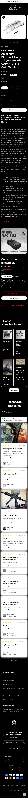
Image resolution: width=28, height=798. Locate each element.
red (12, 88)
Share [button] (4, 305)
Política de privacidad (8, 785)
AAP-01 (5, 377)
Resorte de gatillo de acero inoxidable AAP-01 (19, 344)
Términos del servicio (21, 785)
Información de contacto (15, 790)
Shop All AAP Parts (8, 680)
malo (12, 280)
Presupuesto (7, 276)
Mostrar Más (14, 455)
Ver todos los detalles (18, 305)
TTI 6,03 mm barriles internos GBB (20, 369)
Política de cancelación (20, 788)
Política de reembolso (16, 782)
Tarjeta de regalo (8, 699)
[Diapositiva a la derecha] (17, 42)
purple (20, 91)
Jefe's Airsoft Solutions (12, 780)
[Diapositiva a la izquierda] (10, 42)
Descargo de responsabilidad (11, 695)
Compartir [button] (6, 221)
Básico (17, 276)
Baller (5, 280)
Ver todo (14, 390)
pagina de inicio (8, 676)
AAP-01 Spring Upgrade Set (7, 342)
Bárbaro (21, 280)
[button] (3, 7)
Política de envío (8, 788)
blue (4, 91)
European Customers (9, 692)
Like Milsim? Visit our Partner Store (13, 688)
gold (18, 88)
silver (5, 88)
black (11, 91)
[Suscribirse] (23, 742)
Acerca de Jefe (7, 684)
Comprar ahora (14, 110)
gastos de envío (7, 77)
